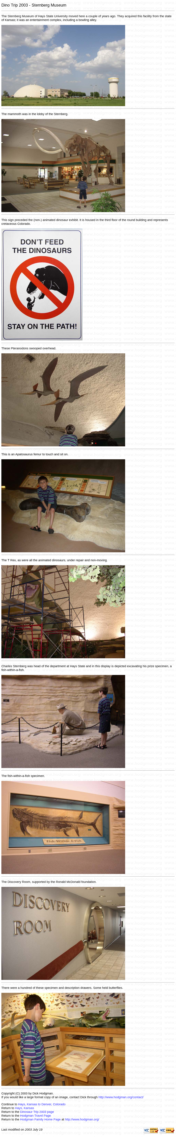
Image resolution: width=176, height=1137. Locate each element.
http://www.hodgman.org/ (82, 1119)
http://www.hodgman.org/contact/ (121, 1097)
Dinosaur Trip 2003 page (37, 1112)
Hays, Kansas (24, 1108)
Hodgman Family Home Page (40, 1119)
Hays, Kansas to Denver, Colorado (41, 1104)
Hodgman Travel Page (35, 1115)
